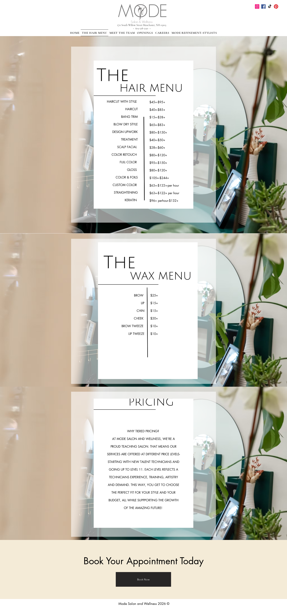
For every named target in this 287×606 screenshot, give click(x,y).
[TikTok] (270, 6)
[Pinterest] (276, 6)
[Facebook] (263, 6)
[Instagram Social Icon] (257, 6)
